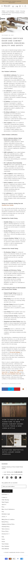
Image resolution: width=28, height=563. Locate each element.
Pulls (3, 536)
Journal (17, 11)
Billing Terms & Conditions (8, 519)
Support (17, 6)
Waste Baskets (5, 548)
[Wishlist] (20, 6)
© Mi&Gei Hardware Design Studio (14, 552)
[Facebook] (3, 478)
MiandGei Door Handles (7, 205)
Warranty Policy (5, 526)
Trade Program (13, 6)
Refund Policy (5, 521)
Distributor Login (6, 514)
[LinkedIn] (16, 478)
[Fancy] (20, 478)
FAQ (3, 511)
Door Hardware (5, 546)
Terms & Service (5, 529)
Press (3, 507)
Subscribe (7, 491)
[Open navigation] (2, 6)
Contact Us (4, 497)
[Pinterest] (11, 478)
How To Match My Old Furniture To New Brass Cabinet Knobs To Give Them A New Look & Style (13, 424)
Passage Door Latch (14, 372)
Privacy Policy (5, 531)
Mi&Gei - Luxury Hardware (8, 11)
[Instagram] (7, 478)
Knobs (3, 539)
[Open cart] (25, 6)
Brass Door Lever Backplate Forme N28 (11, 373)
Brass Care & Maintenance (8, 509)
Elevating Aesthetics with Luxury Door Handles (13, 452)
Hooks (3, 541)
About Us (4, 504)
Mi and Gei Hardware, (15, 352)
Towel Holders (5, 544)
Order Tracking (5, 499)
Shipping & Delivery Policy (8, 524)
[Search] (22, 6)
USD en (6, 560)
